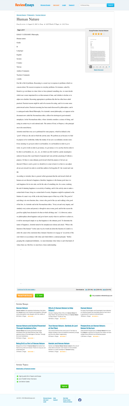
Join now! (56, 5)
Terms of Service (67, 402)
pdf (95, 289)
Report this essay (98, 70)
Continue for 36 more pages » (26, 289)
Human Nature (22, 308)
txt (86, 289)
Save (40, 295)
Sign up (64, 386)
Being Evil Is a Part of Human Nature (30, 343)
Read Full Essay (25, 295)
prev (88, 67)
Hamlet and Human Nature (58, 343)
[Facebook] (79, 401)
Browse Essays (45, 5)
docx (104, 289)
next (109, 67)
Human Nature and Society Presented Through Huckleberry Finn (30, 326)
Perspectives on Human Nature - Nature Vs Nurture (93, 326)
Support (71, 5)
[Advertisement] (64, 266)
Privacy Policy (66, 400)
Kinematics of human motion (25, 369)
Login (64, 5)
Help (54, 398)
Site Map (65, 398)
